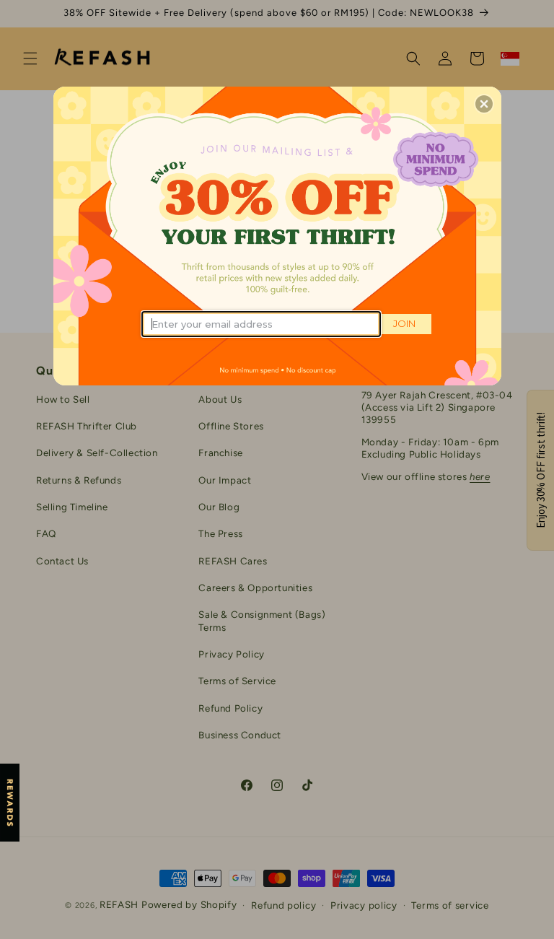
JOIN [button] (404, 323)
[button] (484, 104)
